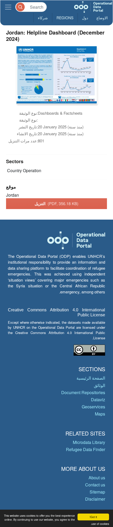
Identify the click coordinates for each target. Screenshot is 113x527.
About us (97, 478)
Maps (100, 414)
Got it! (93, 517)
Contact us (95, 485)
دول (85, 17)
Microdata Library (89, 442)
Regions (64, 17)
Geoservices (93, 407)
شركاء (43, 17)
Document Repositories (83, 392)
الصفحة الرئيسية (90, 378)
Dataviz (98, 400)
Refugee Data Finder (85, 449)
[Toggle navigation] (8, 7)
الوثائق (99, 385)
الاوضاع (102, 17)
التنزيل (57, 203)
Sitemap (97, 492)
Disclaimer (95, 499)
